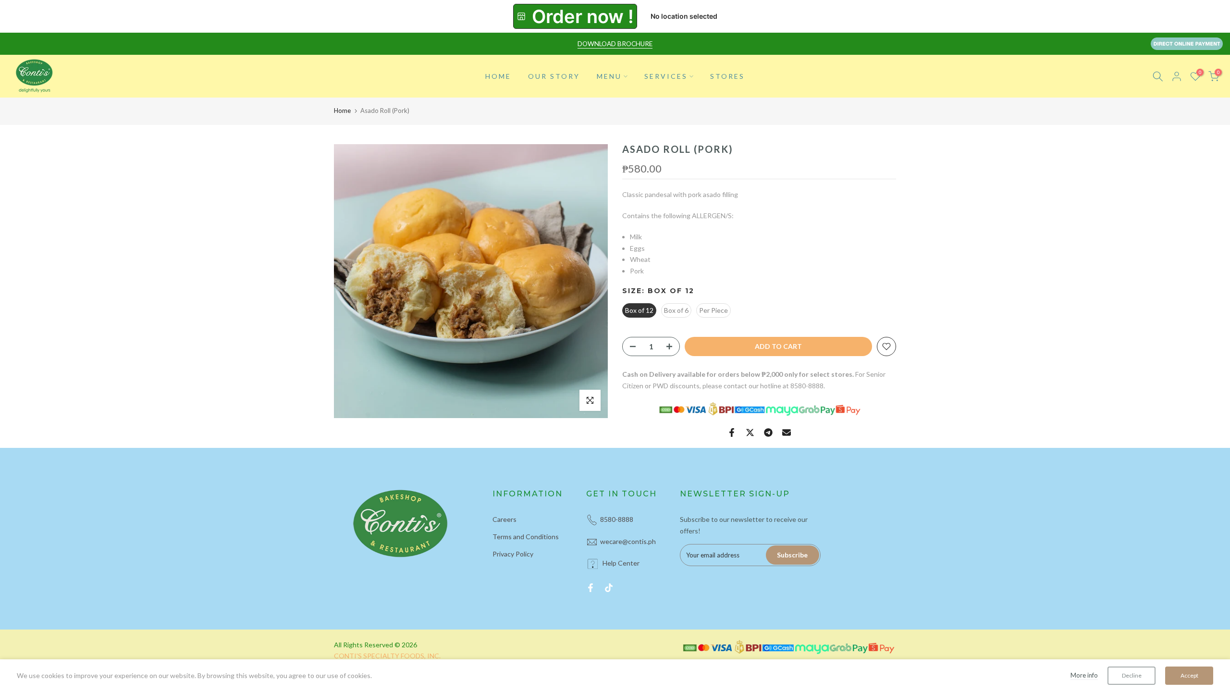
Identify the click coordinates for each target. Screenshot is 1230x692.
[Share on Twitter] (750, 432)
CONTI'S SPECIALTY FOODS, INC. (387, 656)
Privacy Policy (512, 554)
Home (342, 110)
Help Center (621, 563)
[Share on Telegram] (768, 432)
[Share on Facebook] (731, 432)
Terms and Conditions (525, 536)
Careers (504, 519)
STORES (727, 76)
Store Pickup (575, 16)
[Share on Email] (786, 432)
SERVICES (666, 76)
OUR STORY (554, 76)
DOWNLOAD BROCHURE (615, 44)
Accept (1189, 675)
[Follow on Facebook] (590, 587)
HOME (498, 76)
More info (1084, 675)
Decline (1132, 675)
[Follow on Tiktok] (608, 587)
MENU (609, 76)
